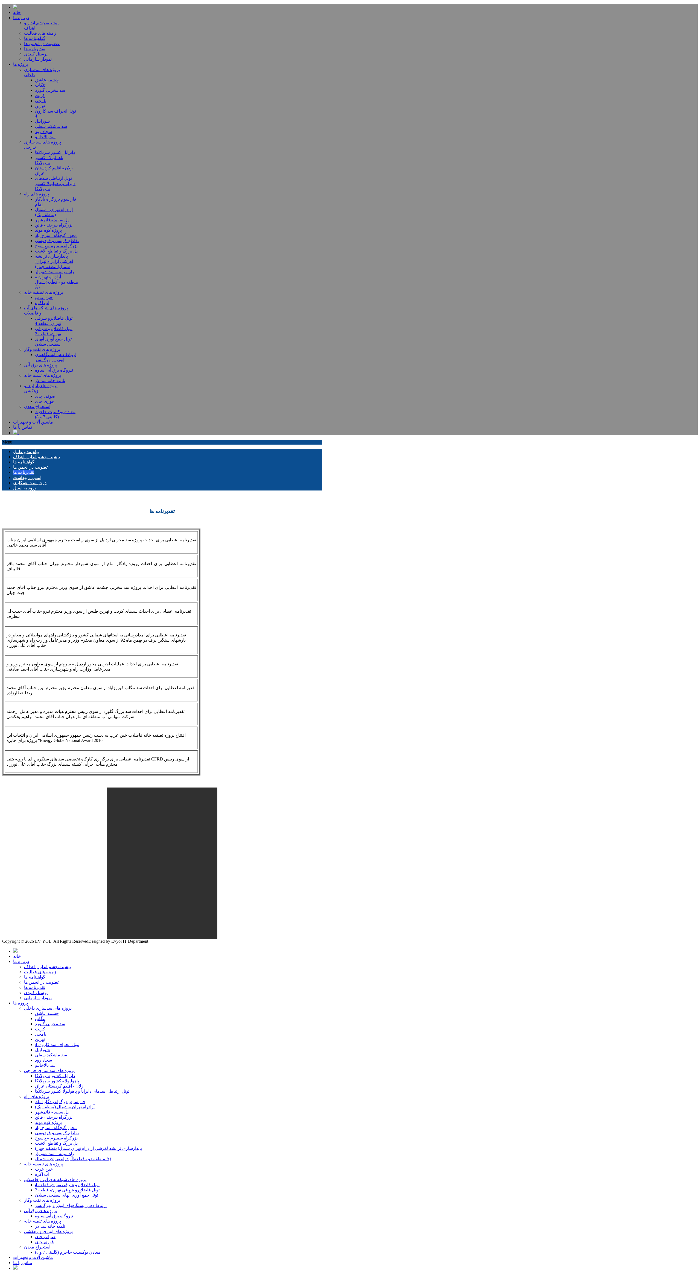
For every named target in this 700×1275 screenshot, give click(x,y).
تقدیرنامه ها (23, 472)
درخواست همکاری (29, 482)
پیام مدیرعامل (26, 451)
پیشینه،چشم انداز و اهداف (36, 456)
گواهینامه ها (23, 462)
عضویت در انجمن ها (31, 467)
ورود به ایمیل (25, 488)
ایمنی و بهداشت (27, 477)
